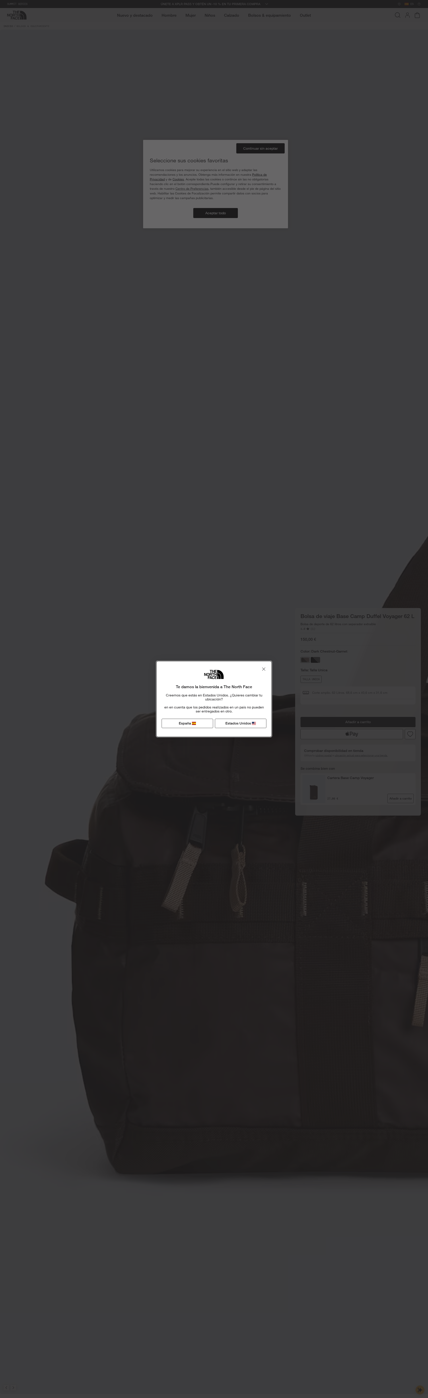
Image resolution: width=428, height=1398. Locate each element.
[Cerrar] (263, 669)
